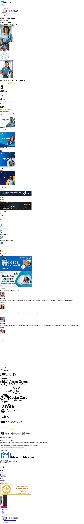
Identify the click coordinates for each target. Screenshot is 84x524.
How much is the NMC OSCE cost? (6, 437)
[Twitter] (3, 467)
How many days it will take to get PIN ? (6, 440)
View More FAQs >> (3, 450)
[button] (42, 201)
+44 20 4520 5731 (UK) (4, 460)
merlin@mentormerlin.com (4, 462)
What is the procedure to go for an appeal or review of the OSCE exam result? (12, 447)
